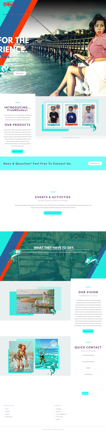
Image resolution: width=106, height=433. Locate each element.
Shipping (7, 411)
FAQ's (7, 409)
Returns (7, 414)
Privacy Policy (59, 416)
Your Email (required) (88, 361)
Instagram (58, 409)
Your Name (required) (88, 355)
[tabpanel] (53, 254)
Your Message (88, 374)
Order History (9, 416)
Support (58, 419)
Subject (88, 368)
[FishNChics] (9, 4)
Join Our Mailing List (61, 414)
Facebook (58, 411)
